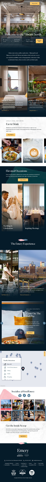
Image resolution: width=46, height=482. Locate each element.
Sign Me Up (23, 436)
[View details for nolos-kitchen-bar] (12, 354)
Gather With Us (23, 179)
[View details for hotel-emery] (23, 369)
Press (35, 463)
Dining (8, 370)
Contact (17, 463)
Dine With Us (11, 134)
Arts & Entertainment (12, 367)
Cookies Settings (24, 466)
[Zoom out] (44, 354)
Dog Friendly (40, 463)
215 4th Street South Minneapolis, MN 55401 (14, 460)
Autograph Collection (9, 463)
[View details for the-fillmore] (7, 357)
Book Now (30, 332)
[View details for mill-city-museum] (36, 367)
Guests (28, 39)
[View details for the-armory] (28, 374)
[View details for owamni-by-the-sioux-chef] (31, 363)
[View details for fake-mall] (41, 364)
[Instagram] (20, 395)
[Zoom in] (44, 352)
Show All (9, 364)
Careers (30, 463)
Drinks (8, 373)
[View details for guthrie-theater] (37, 368)
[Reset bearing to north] (44, 355)
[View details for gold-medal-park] (41, 370)
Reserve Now (34, 3)
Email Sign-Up (23, 463)
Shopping (9, 377)
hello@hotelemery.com (38, 460)
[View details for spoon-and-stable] (20, 355)
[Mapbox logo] (2, 386)
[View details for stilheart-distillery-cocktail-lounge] (17, 354)
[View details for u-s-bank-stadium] (35, 377)
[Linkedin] (29, 395)
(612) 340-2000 (28, 460)
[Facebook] (24, 395)
